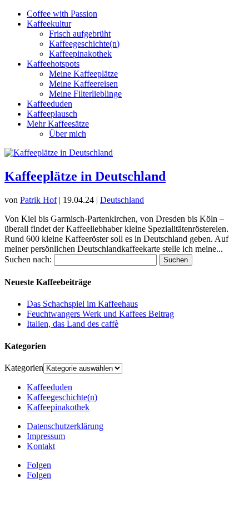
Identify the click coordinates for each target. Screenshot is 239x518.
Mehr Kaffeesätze (58, 123)
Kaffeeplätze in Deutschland (85, 176)
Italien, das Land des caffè (72, 323)
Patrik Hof (38, 200)
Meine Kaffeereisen (83, 83)
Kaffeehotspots (53, 63)
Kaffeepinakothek (80, 53)
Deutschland (122, 200)
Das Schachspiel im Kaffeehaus (82, 303)
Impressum (46, 436)
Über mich (67, 133)
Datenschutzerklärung (65, 426)
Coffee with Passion (62, 13)
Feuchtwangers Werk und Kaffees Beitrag (100, 313)
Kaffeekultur (49, 23)
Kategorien (23, 367)
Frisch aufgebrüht (80, 33)
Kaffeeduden (49, 103)
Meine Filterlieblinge (85, 93)
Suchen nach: (28, 259)
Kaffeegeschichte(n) (84, 43)
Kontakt (41, 446)
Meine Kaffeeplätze (83, 73)
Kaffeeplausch (52, 113)
